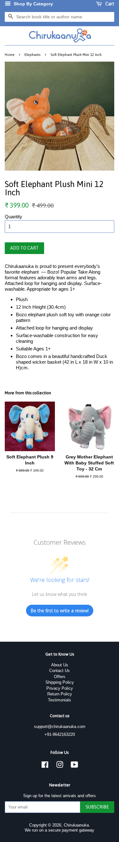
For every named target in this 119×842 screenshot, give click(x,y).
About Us (59, 665)
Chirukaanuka (76, 825)
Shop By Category (32, 3)
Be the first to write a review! (60, 611)
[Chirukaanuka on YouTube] (74, 766)
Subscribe (97, 806)
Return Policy (59, 694)
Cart (109, 3)
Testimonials (59, 700)
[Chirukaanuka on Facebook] (45, 766)
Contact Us (59, 670)
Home (10, 54)
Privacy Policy (59, 688)
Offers (59, 676)
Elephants (32, 54)
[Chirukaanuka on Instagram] (59, 766)
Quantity (13, 216)
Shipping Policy (59, 682)
